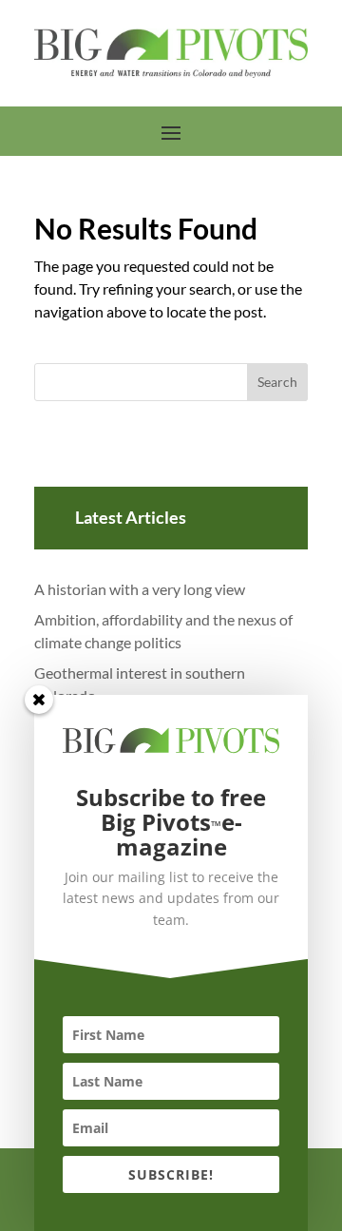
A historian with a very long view (139, 589)
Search (277, 382)
